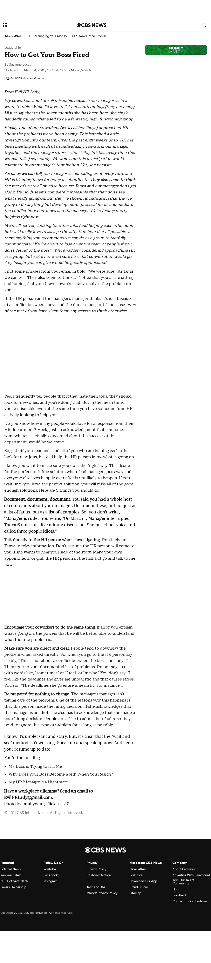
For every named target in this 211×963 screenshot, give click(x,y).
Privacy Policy (96, 869)
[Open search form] (204, 25)
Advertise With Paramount (191, 875)
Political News (10, 869)
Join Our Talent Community (183, 881)
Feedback (179, 895)
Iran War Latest (10, 875)
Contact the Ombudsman (190, 901)
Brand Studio (138, 887)
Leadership (12, 47)
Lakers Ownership (13, 887)
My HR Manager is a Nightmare (38, 782)
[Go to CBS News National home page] (92, 25)
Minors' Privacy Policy (102, 893)
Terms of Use (96, 887)
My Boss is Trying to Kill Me (35, 766)
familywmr (33, 803)
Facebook (50, 875)
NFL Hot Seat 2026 (14, 881)
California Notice (99, 875)
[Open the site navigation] (32, 25)
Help (175, 889)
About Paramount (185, 869)
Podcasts (135, 875)
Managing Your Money (51, 36)
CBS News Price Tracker (89, 36)
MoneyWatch (14, 36)
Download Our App (143, 881)
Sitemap (135, 893)
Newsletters (138, 869)
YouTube (49, 869)
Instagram (50, 881)
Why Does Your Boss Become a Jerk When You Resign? (60, 774)
